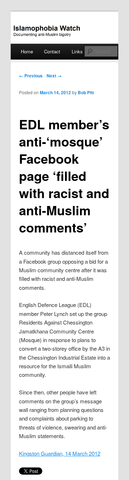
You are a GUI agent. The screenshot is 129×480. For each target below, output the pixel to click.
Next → (54, 75)
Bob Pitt (86, 92)
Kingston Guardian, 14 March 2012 (59, 453)
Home (27, 51)
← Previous (31, 75)
